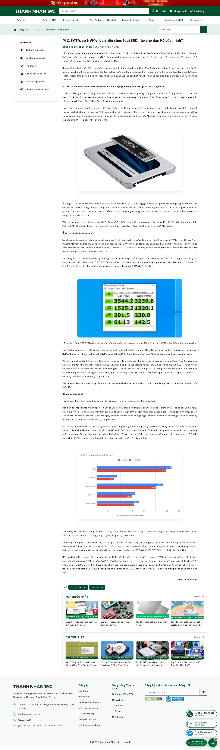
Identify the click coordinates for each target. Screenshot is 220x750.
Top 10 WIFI (97, 587)
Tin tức (151, 20)
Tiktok (117, 711)
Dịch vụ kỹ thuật (130, 20)
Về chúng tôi (196, 20)
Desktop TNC (49, 20)
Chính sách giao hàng (89, 725)
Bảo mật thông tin (88, 719)
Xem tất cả (199, 596)
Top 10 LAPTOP (78, 587)
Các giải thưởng (86, 713)
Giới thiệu (83, 691)
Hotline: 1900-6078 (123, 694)
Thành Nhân (104, 742)
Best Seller (95, 20)
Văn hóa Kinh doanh (89, 702)
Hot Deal (111, 20)
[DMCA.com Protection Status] (154, 699)
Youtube (118, 705)
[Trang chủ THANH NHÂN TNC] (34, 11)
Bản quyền (84, 696)
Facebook (119, 700)
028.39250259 (25, 720)
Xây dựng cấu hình (174, 20)
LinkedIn (118, 717)
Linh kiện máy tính (71, 20)
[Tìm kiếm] (203, 29)
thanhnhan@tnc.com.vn (29, 714)
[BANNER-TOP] (110, 3)
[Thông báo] (174, 699)
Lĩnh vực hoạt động (88, 708)
